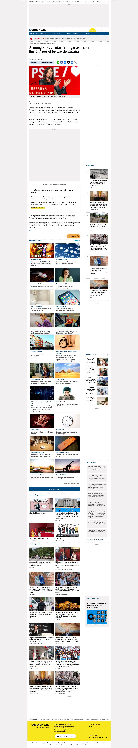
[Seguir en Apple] (91, 726)
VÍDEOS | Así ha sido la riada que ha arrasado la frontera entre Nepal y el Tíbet (98, 226)
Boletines (72, 744)
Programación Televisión (95, 719)
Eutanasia (79, 1)
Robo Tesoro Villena (41, 719)
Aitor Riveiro (69, 569)
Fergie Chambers (68, 1)
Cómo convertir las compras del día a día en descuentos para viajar (90, 399)
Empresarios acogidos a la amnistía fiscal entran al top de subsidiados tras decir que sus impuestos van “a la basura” (41, 689)
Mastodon (86, 744)
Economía (46, 33)
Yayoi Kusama (90, 1)
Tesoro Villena (41, 1)
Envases (94, 1)
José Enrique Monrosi (60, 569)
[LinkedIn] (72, 62)
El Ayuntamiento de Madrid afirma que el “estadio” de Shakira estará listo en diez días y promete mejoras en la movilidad (97, 477)
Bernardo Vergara (33, 515)
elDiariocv (57, 619)
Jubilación (57, 1)
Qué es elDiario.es (36, 742)
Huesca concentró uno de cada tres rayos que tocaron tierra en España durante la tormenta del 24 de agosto (96, 522)
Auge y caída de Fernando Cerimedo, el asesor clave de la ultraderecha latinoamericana (41, 639)
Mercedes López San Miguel (36, 643)
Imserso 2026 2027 (54, 719)
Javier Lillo (57, 594)
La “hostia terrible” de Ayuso (38, 538)
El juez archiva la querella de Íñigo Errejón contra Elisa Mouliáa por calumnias (40, 614)
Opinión (53, 33)
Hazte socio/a (92, 30)
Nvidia (75, 1)
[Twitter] (68, 62)
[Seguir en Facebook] (93, 737)
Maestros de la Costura (106, 1)
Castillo (65, 719)
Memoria (71, 719)
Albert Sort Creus (33, 668)
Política (32, 33)
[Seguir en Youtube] (100, 737)
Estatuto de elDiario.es (93, 598)
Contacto (62, 744)
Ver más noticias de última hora (95, 539)
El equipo (44, 742)
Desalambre (75, 33)
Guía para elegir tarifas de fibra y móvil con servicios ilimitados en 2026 (90, 360)
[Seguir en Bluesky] (89, 737)
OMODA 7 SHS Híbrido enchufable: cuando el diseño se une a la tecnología (91, 380)
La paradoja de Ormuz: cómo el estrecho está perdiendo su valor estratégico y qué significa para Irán (67, 639)
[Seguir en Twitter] (91, 737)
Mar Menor (99, 1)
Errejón (50, 1)
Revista (67, 744)
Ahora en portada (34, 544)
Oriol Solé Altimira (59, 668)
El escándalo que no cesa (37, 513)
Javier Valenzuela (33, 540)
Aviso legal (81, 742)
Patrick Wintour (59, 643)
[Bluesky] (65, 62)
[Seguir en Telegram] (95, 737)
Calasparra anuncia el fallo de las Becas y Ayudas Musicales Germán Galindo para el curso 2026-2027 (97, 468)
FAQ (98, 742)
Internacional (39, 33)
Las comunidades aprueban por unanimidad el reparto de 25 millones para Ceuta (67, 38)
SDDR (68, 719)
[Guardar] (75, 62)
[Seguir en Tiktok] (102, 737)
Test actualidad (102, 719)
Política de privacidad (90, 742)
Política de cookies (54, 744)
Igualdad (68, 33)
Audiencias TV (84, 1)
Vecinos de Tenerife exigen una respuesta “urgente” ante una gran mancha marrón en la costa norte (96, 495)
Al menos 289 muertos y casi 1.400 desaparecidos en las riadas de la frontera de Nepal (40, 563)
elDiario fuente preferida (78, 719)
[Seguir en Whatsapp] (104, 737)
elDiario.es (31, 567)
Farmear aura (60, 719)
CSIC (53, 1)
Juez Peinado (61, 1)
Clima (63, 33)
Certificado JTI (79, 744)
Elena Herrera (32, 594)
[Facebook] (61, 62)
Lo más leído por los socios (37, 495)
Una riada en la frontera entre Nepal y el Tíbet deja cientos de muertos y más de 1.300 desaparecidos (98, 183)
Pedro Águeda (64, 594)
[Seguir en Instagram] (97, 737)
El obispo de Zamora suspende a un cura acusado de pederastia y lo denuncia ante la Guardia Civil (96, 531)
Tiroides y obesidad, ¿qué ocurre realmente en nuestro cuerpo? (91, 370)
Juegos (87, 33)
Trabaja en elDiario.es (51, 742)
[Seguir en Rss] (107, 737)
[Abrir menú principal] (108, 29)
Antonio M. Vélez (33, 693)
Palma (73, 1)
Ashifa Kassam (58, 520)
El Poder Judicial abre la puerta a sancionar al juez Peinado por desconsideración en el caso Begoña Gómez (67, 589)
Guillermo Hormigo (60, 693)
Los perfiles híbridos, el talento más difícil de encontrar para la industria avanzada (90, 390)
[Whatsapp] (58, 62)
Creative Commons (74, 742)
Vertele (82, 33)
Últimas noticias (91, 462)
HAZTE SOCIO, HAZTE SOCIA (65, 736)
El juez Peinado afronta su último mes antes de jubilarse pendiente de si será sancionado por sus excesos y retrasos (41, 589)
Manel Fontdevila (59, 540)
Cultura (58, 33)
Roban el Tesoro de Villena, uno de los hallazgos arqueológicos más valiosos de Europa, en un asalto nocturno (66, 615)
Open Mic (58, 538)
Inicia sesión (100, 30)
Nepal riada (47, 1)
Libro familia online (87, 719)
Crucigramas (48, 719)
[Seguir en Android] (89, 726)
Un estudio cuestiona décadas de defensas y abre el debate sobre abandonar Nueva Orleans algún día (96, 504)
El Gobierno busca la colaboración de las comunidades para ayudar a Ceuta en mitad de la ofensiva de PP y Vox (67, 564)
